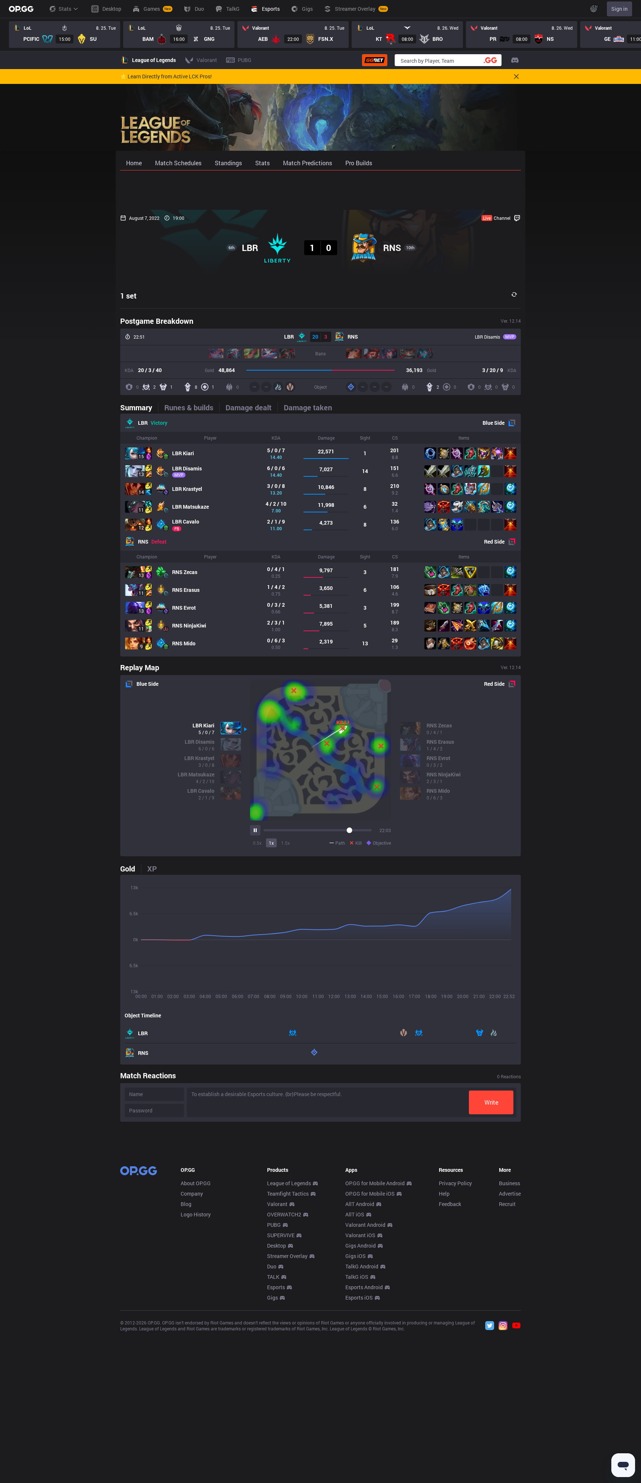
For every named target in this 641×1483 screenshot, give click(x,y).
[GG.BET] (374, 60)
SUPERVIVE (281, 1235)
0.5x (257, 843)
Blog (186, 1203)
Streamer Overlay (287, 1255)
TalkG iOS (356, 1276)
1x (271, 843)
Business (509, 1183)
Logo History (196, 1214)
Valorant (277, 1203)
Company (192, 1193)
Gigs (272, 1297)
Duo (271, 1266)
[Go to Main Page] (21, 9)
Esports (276, 1287)
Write (491, 1102)
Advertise (510, 1193)
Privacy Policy (455, 1183)
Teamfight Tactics (288, 1193)
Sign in (619, 8)
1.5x (285, 843)
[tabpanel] (320, 535)
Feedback (450, 1203)
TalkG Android (361, 1266)
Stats (65, 8)
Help (444, 1193)
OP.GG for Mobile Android (375, 1183)
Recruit (507, 1203)
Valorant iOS (360, 1235)
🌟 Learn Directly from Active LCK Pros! (166, 76)
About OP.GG (196, 1183)
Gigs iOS (355, 1255)
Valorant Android (365, 1224)
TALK (273, 1276)
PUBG (274, 1224)
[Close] (516, 76)
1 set (128, 295)
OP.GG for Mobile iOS (370, 1193)
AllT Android (359, 1203)
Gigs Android (360, 1245)
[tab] (139, 407)
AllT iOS (354, 1214)
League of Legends (289, 1183)
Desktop (276, 1245)
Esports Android (364, 1287)
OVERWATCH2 (284, 1214)
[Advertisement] (320, 190)
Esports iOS (359, 1297)
